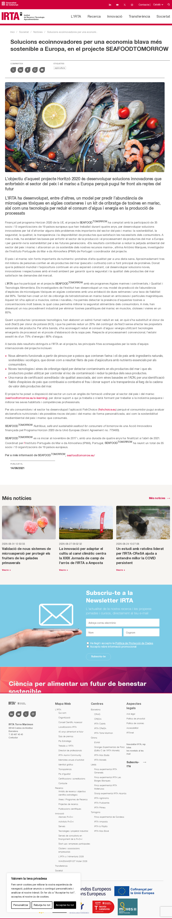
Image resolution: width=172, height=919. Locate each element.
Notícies (38, 32)
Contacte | (144, 4)
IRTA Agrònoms (101, 798)
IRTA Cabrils (99, 723)
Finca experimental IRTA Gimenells (105, 771)
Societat (163, 16)
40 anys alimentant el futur (70, 731)
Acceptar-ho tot (65, 905)
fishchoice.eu (107, 409)
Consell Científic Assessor (70, 722)
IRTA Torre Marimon (103, 733)
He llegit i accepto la (121, 643)
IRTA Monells (100, 759)
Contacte (62, 783)
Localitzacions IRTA (67, 727)
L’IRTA (76, 16)
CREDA (97, 719)
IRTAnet (130, 732)
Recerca (94, 16)
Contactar (13, 737)
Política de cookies (135, 723)
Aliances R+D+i (65, 816)
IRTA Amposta (101, 821)
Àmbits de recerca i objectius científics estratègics (72, 793)
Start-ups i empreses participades (74, 843)
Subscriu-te (98, 657)
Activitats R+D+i (66, 821)
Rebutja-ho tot (42, 905)
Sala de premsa (65, 736)
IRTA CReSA (100, 728)
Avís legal (130, 713)
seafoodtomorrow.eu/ (81, 455)
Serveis (61, 826)
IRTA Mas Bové (101, 831)
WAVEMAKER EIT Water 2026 (72, 861)
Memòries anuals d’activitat (71, 759)
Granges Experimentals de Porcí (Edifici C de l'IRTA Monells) (109, 749)
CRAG (97, 714)
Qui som (62, 712)
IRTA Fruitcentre (101, 802)
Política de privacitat (135, 718)
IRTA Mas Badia (101, 755)
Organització (64, 717)
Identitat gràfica (65, 764)
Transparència (65, 769)
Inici (12, 32)
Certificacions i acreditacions (71, 778)
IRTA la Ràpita (101, 826)
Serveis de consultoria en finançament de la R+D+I (70, 837)
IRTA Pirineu (99, 807)
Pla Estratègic (64, 741)
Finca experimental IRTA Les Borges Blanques (107, 779)
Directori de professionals (70, 750)
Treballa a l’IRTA (65, 745)
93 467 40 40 (17, 734)
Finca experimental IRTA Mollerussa (105, 787)
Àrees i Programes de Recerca (73, 799)
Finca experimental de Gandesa (109, 816)
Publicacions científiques (69, 808)
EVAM (97, 742)
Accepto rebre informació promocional (112, 646)
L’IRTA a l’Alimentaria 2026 (71, 856)
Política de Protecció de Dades (134, 643)
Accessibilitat (132, 728)
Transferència (139, 16)
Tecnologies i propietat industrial (73, 831)
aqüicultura (60, 68)
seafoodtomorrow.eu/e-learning (26, 398)
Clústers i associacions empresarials (69, 850)
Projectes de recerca (68, 804)
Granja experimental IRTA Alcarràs (110, 793)
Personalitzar (20, 905)
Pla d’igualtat (64, 774)
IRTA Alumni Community (69, 755)
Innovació (114, 16)
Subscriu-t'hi (132, 764)
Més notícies (157, 498)
